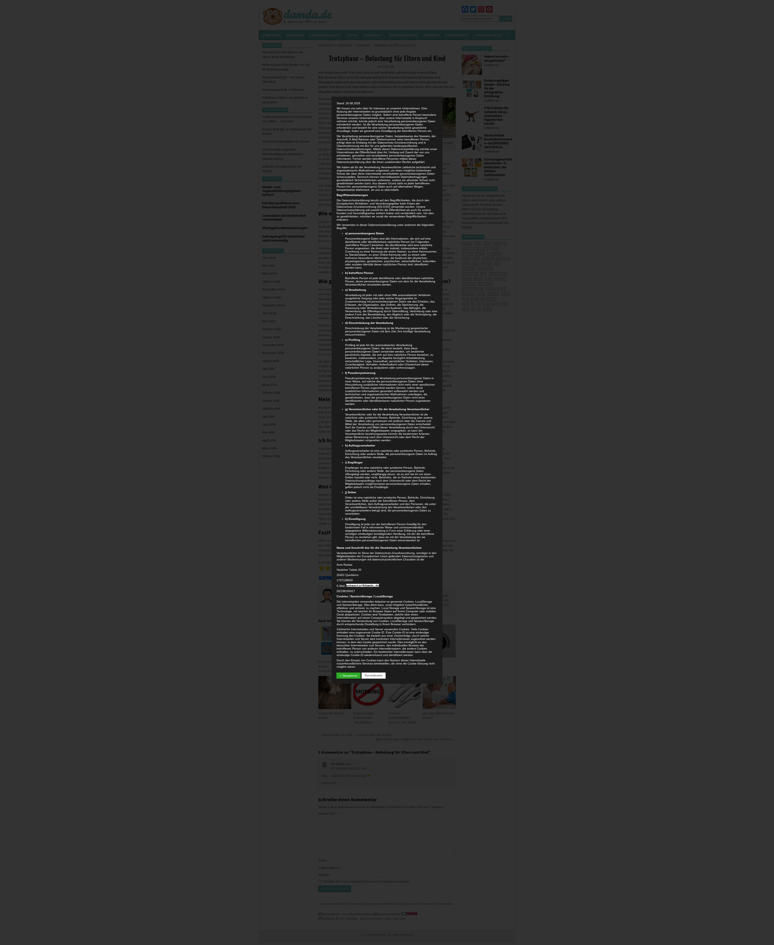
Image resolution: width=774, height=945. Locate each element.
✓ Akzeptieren (348, 675)
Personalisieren (374, 675)
